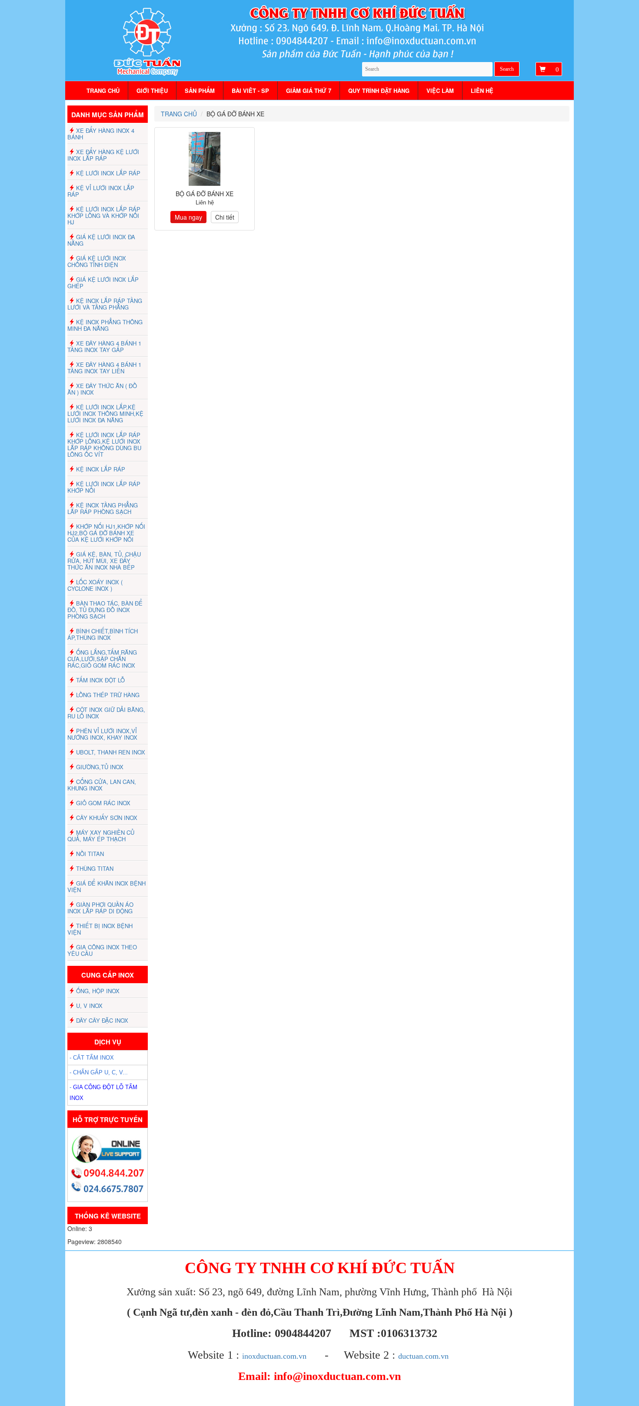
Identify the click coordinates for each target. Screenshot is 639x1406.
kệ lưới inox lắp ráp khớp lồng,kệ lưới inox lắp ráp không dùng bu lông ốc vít (104, 444)
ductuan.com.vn (423, 1356)
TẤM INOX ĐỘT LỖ (100, 680)
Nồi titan (90, 854)
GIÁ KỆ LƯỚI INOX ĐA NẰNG (101, 240)
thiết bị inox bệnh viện (100, 929)
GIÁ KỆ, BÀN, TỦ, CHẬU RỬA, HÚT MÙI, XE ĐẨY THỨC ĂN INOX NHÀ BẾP (104, 560)
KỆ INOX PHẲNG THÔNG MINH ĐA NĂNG (105, 325)
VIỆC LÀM (440, 90)
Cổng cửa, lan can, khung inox (101, 784)
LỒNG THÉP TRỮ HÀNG (108, 695)
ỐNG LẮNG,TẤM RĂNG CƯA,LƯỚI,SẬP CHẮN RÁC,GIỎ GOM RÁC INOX (102, 658)
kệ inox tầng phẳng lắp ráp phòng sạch (102, 508)
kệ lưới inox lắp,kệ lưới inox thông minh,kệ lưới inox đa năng (105, 413)
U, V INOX (89, 1005)
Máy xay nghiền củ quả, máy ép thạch (100, 835)
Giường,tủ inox (99, 767)
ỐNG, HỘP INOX (98, 991)
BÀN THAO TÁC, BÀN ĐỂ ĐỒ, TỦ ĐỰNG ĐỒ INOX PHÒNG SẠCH (105, 609)
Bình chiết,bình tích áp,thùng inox (102, 634)
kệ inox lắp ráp (100, 469)
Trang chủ (179, 113)
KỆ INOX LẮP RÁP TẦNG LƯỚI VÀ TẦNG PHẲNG (104, 303)
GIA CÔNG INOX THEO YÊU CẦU (102, 950)
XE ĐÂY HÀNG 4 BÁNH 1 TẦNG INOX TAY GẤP (104, 346)
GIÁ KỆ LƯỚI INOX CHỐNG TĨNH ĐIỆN (96, 261)
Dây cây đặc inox (102, 1020)
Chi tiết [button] (224, 217)
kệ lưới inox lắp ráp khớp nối (103, 487)
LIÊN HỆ (482, 90)
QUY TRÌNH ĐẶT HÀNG (378, 90)
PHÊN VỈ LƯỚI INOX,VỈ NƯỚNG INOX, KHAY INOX (102, 734)
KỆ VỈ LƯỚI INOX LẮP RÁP (100, 191)
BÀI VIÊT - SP (250, 90)
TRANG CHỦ (103, 90)
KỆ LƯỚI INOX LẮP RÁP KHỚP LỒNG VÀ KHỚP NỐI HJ (103, 215)
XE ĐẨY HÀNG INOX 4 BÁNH (100, 133)
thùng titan (94, 868)
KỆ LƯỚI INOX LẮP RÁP (108, 173)
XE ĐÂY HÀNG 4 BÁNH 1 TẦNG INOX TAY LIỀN (104, 367)
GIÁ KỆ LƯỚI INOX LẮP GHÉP (103, 282)
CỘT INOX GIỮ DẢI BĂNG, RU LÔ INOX (106, 712)
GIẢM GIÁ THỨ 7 (308, 90)
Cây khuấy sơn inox (106, 817)
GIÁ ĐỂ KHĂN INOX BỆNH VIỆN (106, 886)
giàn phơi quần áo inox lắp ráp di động (100, 907)
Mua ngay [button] (188, 217)
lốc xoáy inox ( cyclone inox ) (95, 585)
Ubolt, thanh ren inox (110, 752)
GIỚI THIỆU (152, 90)
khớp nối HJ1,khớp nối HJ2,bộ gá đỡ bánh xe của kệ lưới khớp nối (106, 532)
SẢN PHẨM (200, 90)
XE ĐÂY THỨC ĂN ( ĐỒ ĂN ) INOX (102, 389)
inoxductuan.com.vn (274, 1356)
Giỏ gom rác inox (103, 803)
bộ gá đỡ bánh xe (204, 193)
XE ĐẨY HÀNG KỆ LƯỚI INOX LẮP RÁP (103, 155)
